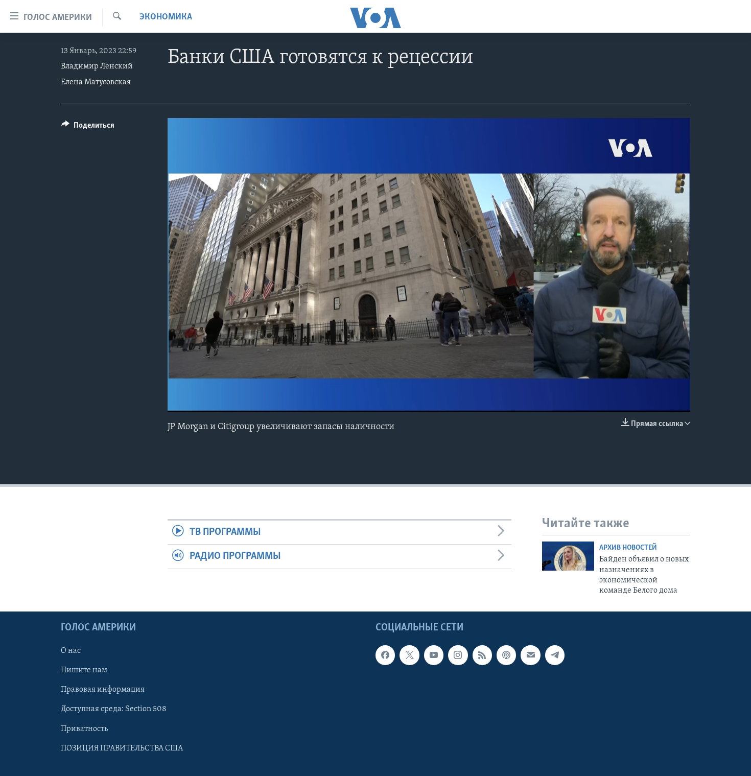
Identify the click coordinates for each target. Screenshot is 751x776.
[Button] (87, 127)
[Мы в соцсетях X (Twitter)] (409, 655)
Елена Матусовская (96, 82)
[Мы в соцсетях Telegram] (555, 655)
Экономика (165, 17)
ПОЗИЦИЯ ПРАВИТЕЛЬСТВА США (122, 748)
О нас (71, 651)
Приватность (84, 728)
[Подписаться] (530, 655)
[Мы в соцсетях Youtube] (433, 655)
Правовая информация (103, 690)
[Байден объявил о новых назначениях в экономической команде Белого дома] (568, 556)
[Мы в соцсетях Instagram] (457, 655)
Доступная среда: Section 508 (114, 709)
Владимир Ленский (97, 66)
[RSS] (482, 655)
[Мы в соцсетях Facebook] (385, 655)
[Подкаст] (506, 655)
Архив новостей (628, 548)
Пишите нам (84, 670)
